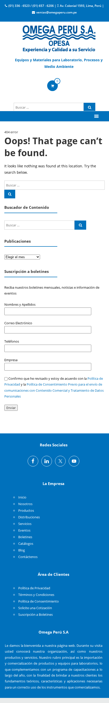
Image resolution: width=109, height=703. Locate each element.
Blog (21, 550)
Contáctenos (28, 556)
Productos (26, 510)
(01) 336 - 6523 (19, 6)
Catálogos (25, 543)
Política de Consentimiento (38, 601)
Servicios (24, 523)
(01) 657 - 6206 (43, 6)
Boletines (25, 537)
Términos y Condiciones (36, 594)
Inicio (22, 497)
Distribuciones (29, 517)
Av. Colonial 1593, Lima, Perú (80, 6)
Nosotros (25, 504)
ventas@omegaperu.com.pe (56, 12)
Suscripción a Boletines (35, 614)
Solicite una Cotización (35, 608)
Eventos (24, 530)
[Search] (89, 107)
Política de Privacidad (34, 588)
